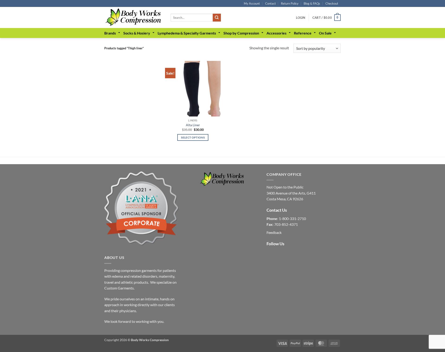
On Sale (325, 33)
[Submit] (217, 18)
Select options (193, 137)
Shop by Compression (241, 33)
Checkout (331, 3)
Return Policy (290, 3)
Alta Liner (193, 125)
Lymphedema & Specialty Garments (187, 33)
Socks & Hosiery (136, 33)
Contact (270, 3)
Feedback (274, 232)
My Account (252, 3)
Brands (110, 33)
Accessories (276, 33)
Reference (303, 33)
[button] (300, 17)
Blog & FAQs (312, 3)
